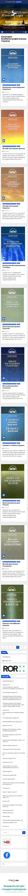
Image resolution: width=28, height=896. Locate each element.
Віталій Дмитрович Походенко (10, 565)
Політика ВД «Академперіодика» (12, 820)
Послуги (5, 826)
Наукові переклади (8, 779)
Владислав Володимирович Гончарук (14, 266)
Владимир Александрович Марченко (14, 88)
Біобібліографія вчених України (9, 146)
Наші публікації (7, 810)
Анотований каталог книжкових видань (13, 712)
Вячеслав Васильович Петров (11, 504)
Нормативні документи (9, 822)
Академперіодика (7, 681)
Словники (5, 788)
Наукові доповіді (7, 812)
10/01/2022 (6, 92)
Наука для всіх (7, 762)
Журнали (5, 684)
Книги (18, 146)
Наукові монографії (8, 775)
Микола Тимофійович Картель (11, 624)
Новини (5, 816)
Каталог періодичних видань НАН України (14, 753)
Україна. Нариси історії (9, 792)
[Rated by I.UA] (6, 864)
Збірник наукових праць (9, 745)
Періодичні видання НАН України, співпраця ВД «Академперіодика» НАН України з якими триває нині (13, 705)
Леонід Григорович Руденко (10, 207)
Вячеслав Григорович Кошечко (11, 327)
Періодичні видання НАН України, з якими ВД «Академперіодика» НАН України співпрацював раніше (12, 698)
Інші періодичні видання (9, 692)
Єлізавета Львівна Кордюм (13, 445)
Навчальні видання (8, 758)
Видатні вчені (6, 725)
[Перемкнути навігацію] (13, 32)
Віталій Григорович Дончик (14, 149)
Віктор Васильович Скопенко (10, 387)
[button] (23, 32)
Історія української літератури (11, 749)
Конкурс (5, 801)
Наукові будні (6, 771)
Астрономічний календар (9, 717)
